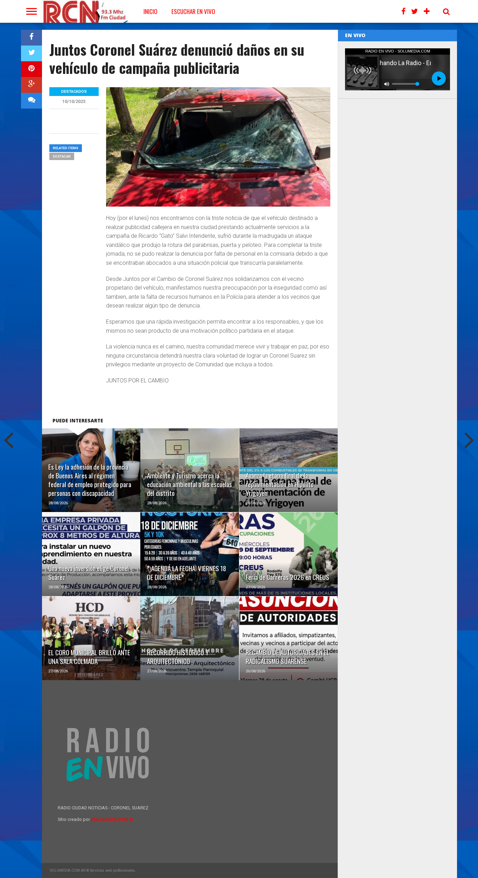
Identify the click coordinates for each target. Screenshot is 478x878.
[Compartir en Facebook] (31, 38)
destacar (62, 156)
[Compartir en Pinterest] (31, 69)
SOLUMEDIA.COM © (112, 819)
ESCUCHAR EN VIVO (193, 11)
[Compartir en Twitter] (31, 53)
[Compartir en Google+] (31, 85)
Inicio (150, 11)
